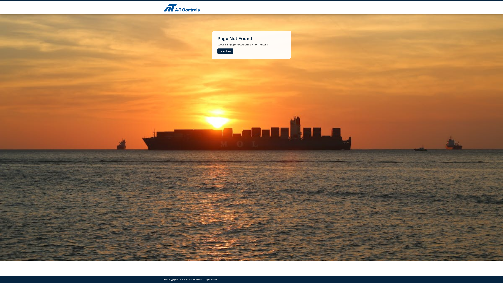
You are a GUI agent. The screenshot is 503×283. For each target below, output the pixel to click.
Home (165, 280)
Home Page (225, 51)
